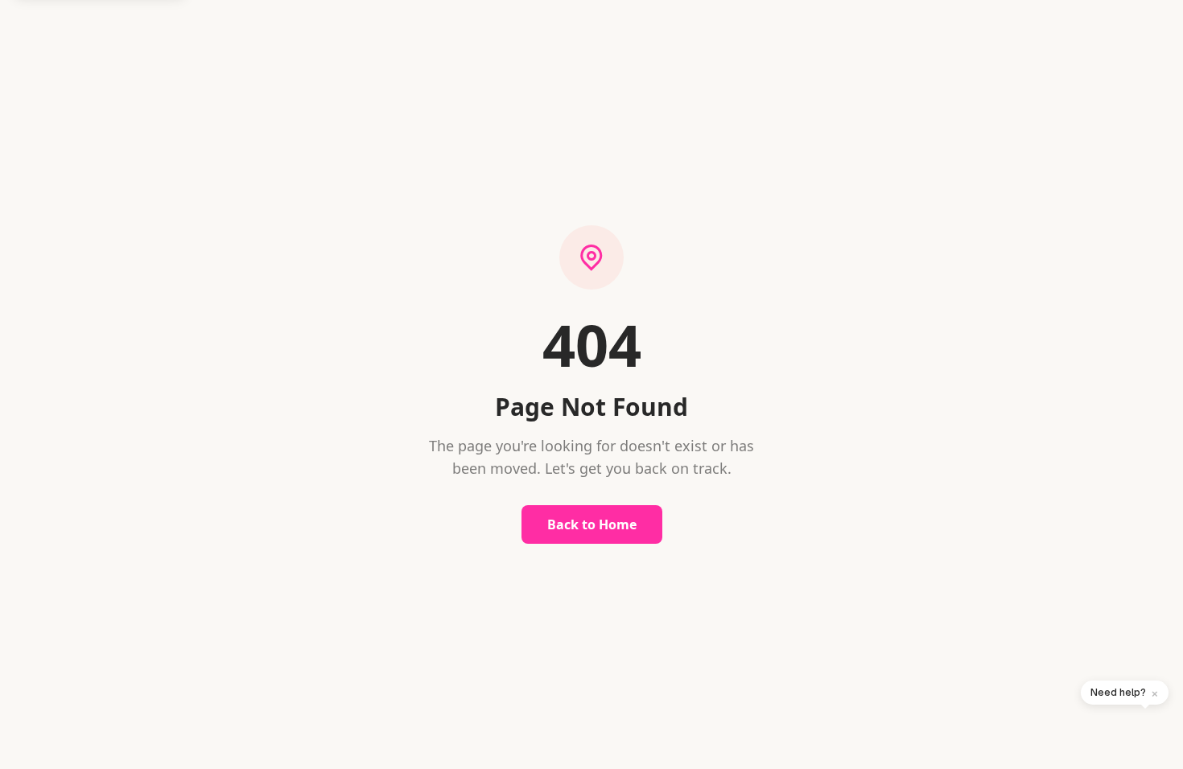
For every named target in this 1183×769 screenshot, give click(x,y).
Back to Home (592, 524)
